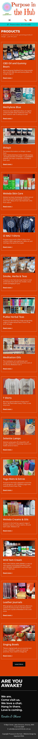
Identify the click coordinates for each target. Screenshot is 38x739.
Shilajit (7, 147)
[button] (9, 20)
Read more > (7, 78)
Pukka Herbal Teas (13, 316)
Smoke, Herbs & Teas (15, 276)
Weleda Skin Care (13, 193)
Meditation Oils (12, 357)
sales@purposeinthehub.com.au (20, 729)
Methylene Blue (12, 107)
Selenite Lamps (12, 438)
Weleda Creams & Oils (15, 519)
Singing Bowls (11, 644)
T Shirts (7, 397)
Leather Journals (12, 602)
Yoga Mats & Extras (14, 478)
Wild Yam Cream (12, 560)
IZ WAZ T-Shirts (11, 235)
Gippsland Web (19, 736)
